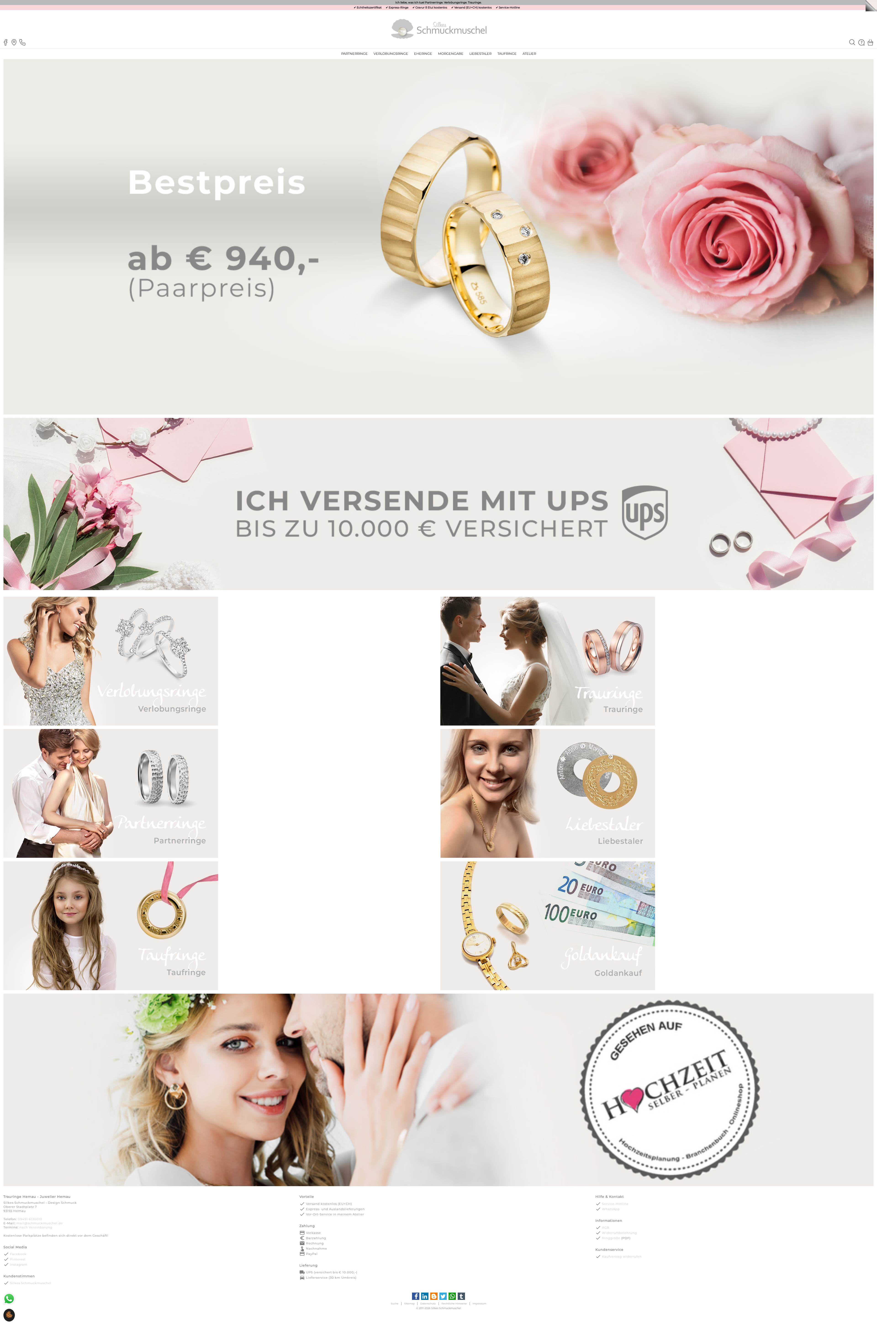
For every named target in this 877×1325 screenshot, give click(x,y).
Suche (395, 1303)
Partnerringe (354, 54)
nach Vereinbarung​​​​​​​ (35, 1227)
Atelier (529, 54)
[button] (9, 1317)
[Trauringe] (547, 725)
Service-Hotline (509, 7)
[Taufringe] (110, 989)
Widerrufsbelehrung (619, 1233)
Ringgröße (611, 1238)
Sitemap (409, 1303)
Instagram (18, 1264)
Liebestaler (480, 54)
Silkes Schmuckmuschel (30, 1283)
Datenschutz (428, 1303)
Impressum (479, 1303)
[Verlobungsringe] (110, 725)
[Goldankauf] (547, 989)
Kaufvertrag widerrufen (622, 1256)
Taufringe (507, 54)
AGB (605, 1227)
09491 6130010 (30, 1219)
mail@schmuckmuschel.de (39, 1223)
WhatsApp (611, 1209)
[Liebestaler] (547, 857)
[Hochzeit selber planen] (438, 1185)
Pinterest (18, 1259)
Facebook (18, 1254)
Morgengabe (450, 54)
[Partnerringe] (110, 857)
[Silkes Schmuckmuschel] (438, 28)
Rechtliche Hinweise (454, 1303)
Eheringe (423, 54)
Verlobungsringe (391, 54)
